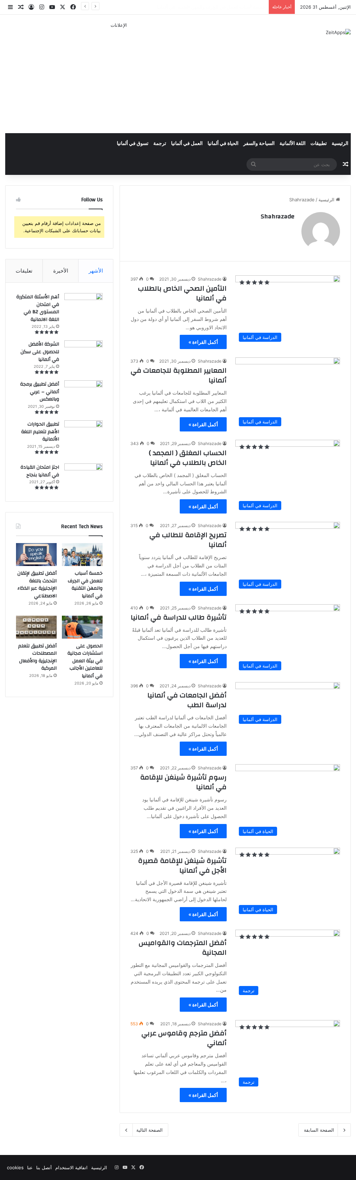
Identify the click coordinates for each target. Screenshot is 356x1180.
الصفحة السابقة (319, 1130)
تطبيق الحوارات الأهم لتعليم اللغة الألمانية (40, 432)
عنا (30, 1167)
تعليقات (24, 270)
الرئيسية (340, 143)
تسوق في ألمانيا (132, 143)
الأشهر (96, 270)
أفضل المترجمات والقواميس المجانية (183, 947)
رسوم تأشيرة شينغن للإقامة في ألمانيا (183, 782)
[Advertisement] (118, 77)
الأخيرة (60, 270)
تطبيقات (318, 143)
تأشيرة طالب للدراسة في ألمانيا (179, 617)
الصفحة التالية (149, 1130)
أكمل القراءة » (203, 342)
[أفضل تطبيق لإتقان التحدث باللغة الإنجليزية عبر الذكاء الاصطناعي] (36, 554)
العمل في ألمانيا (187, 143)
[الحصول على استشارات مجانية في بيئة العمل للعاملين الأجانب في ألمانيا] (82, 627)
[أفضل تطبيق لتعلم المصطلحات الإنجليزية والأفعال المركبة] (36, 627)
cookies (15, 1167)
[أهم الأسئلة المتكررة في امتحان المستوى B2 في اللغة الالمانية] (83, 304)
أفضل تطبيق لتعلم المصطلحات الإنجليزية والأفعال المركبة (37, 657)
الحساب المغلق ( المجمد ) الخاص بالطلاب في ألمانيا (188, 457)
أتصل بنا (44, 1167)
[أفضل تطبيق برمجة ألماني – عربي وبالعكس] (83, 393)
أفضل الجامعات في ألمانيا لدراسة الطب (187, 700)
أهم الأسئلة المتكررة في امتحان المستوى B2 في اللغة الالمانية (37, 308)
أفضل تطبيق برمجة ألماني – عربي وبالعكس (39, 392)
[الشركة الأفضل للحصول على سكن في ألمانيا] (83, 351)
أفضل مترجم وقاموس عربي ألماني (184, 1038)
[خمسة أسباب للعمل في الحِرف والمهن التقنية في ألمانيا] (82, 554)
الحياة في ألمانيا (223, 143)
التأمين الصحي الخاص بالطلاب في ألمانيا (182, 293)
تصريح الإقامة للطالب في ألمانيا (188, 539)
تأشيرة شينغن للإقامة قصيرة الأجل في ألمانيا (182, 865)
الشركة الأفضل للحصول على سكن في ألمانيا (40, 352)
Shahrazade (277, 216)
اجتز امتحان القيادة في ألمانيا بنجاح (40, 471)
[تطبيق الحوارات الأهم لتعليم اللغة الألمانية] (83, 439)
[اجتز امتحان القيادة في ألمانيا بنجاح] (83, 476)
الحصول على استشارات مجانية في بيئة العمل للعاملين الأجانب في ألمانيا (85, 660)
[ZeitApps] (338, 32)
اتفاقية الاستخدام (71, 1167)
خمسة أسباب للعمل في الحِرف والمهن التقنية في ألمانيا (85, 584)
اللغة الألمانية (293, 143)
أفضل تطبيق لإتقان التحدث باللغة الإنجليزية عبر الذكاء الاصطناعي (37, 584)
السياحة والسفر (259, 143)
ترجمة (159, 143)
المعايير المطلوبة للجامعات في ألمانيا (179, 375)
